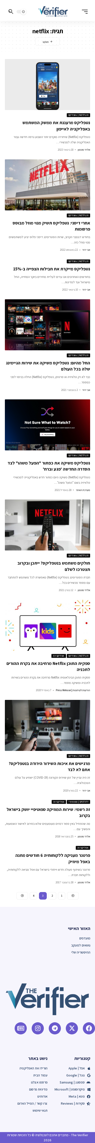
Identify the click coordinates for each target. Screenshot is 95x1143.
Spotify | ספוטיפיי (78, 801)
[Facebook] (89, 1028)
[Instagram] (38, 1028)
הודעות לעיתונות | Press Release (73, 690)
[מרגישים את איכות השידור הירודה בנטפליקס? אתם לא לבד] (47, 725)
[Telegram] (55, 1028)
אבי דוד (86, 249)
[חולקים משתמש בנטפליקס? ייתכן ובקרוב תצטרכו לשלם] (47, 524)
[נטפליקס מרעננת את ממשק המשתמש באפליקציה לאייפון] (47, 84)
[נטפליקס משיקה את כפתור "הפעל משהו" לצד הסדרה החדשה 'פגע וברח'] (47, 424)
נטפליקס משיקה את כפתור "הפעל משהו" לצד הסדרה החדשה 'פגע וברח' (49, 466)
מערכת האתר (83, 490)
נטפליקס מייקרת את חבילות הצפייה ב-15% (51, 269)
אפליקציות (58, 655)
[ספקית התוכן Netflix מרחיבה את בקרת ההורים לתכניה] (47, 625)
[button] (83, 12)
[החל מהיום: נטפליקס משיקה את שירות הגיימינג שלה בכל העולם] (47, 324)
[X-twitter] (72, 1028)
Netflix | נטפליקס (78, 115)
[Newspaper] (21, 1028)
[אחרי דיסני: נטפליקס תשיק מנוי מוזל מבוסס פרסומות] (47, 184)
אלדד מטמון (84, 149)
